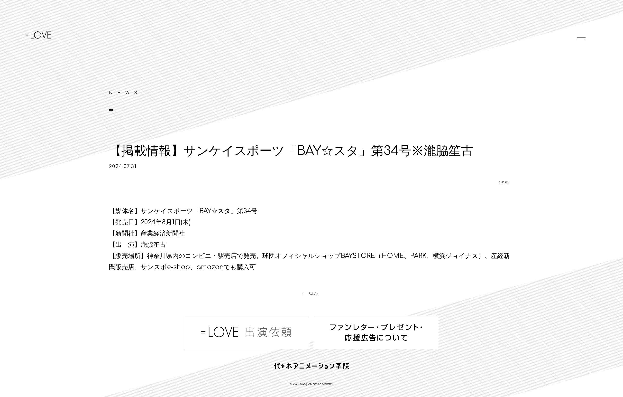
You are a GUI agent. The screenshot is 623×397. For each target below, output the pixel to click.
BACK (314, 294)
